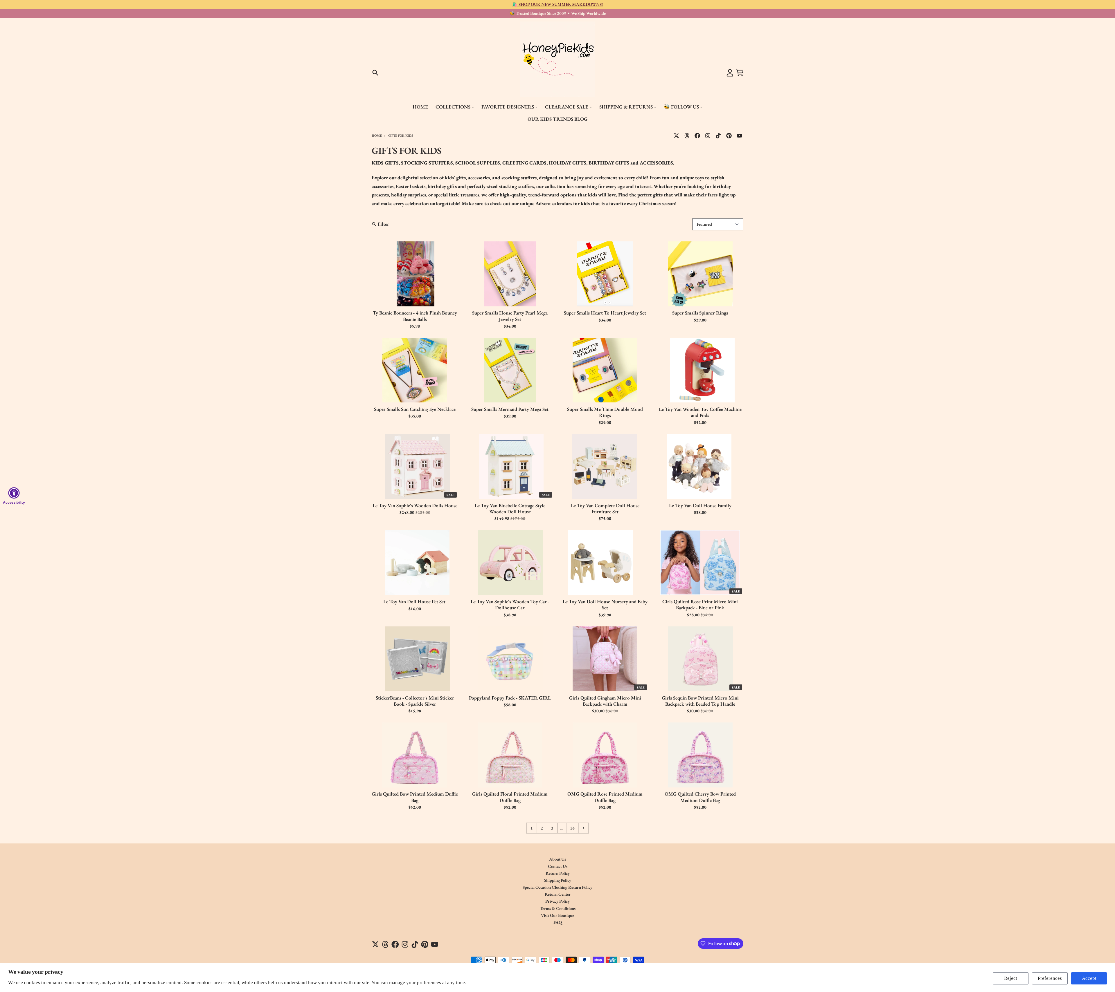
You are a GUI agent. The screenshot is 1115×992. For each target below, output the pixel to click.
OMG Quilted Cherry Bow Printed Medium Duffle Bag (700, 797)
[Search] (375, 73)
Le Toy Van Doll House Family (700, 506)
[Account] (730, 73)
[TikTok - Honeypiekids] (718, 135)
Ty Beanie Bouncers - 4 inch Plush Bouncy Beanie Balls (415, 316)
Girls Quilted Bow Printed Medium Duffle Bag (415, 797)
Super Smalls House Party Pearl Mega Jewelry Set (510, 316)
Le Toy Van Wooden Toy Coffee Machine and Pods (700, 412)
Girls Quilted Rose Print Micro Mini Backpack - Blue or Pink (700, 605)
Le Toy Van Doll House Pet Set (415, 602)
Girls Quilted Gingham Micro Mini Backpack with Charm (605, 701)
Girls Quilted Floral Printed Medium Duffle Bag (510, 797)
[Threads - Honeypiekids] (687, 135)
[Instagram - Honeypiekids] (708, 135)
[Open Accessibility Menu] (14, 493)
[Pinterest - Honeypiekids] (729, 135)
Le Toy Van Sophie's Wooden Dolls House (415, 506)
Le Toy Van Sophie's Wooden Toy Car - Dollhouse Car (510, 605)
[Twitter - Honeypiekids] (676, 135)
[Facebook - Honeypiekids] (697, 135)
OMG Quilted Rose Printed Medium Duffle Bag (605, 797)
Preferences (1050, 978)
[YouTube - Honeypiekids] (739, 135)
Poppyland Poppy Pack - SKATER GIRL (510, 698)
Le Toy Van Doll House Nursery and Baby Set (605, 605)
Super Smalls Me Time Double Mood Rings (605, 412)
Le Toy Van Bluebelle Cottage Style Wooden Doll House (510, 509)
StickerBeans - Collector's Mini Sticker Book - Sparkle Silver (415, 701)
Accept (1089, 978)
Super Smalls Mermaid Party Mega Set (509, 409)
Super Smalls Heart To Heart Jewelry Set (605, 313)
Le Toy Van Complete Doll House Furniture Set (605, 509)
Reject (1010, 978)
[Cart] (740, 73)
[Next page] (583, 828)
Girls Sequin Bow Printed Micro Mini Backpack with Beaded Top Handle (700, 701)
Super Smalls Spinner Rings (700, 313)
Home (377, 135)
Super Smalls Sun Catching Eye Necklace (415, 409)
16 (572, 828)
